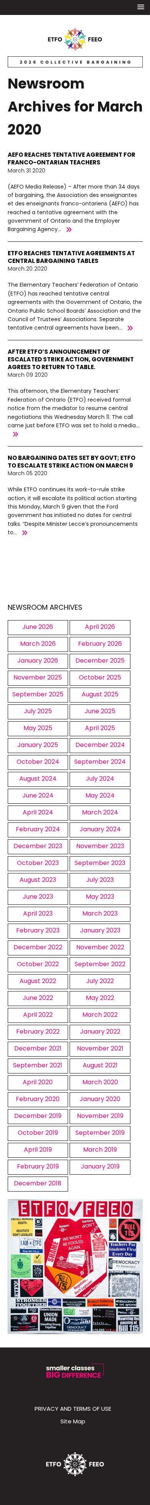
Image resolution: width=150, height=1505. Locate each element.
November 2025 (37, 677)
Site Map (72, 1421)
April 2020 (38, 1082)
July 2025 (38, 711)
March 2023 (100, 913)
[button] (140, 7)
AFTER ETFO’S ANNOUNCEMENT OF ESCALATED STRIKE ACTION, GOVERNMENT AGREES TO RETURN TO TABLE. (71, 359)
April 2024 (38, 812)
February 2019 (38, 1166)
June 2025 (100, 711)
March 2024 (100, 812)
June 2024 (37, 795)
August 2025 (100, 694)
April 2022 (38, 1014)
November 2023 (100, 846)
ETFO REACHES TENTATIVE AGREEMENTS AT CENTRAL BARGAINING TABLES (71, 257)
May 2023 (100, 896)
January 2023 (100, 930)
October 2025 (100, 677)
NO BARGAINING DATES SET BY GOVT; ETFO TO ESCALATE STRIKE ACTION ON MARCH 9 (71, 461)
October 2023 (38, 862)
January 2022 (100, 1031)
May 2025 (37, 728)
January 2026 (37, 660)
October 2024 (38, 761)
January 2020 (100, 1099)
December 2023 (37, 846)
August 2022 (38, 981)
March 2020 (100, 1082)
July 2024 (100, 778)
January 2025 (37, 744)
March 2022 (100, 1014)
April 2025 (100, 728)
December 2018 (38, 1183)
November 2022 (100, 947)
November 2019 (100, 1115)
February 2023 (38, 930)
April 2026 (100, 626)
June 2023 (38, 896)
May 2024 (100, 795)
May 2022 (100, 997)
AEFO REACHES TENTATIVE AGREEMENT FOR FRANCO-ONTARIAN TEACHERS (71, 158)
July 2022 (100, 981)
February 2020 (38, 1099)
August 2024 (38, 778)
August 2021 (100, 1065)
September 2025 (37, 694)
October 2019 (38, 1132)
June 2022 (38, 997)
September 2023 (100, 862)
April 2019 (38, 1149)
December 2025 (100, 660)
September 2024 (100, 761)
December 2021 (38, 1048)
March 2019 (100, 1149)
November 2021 (100, 1048)
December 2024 (100, 744)
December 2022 (37, 947)
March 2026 (38, 643)
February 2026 (100, 643)
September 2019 (100, 1132)
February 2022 (38, 1031)
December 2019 (38, 1115)
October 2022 (38, 964)
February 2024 (38, 829)
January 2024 (100, 829)
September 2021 (37, 1065)
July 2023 (100, 879)
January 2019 (100, 1166)
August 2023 (38, 879)
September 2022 (100, 964)
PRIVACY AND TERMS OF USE (73, 1409)
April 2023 (38, 913)
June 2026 (37, 626)
